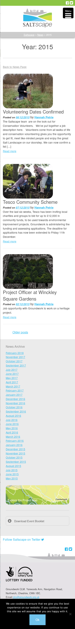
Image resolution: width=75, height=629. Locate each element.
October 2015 (14, 457)
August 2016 (13, 416)
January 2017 (14, 395)
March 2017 (13, 386)
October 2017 (14, 361)
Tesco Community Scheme (30, 201)
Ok (37, 619)
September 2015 (16, 462)
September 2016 (16, 411)
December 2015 (15, 449)
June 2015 (12, 474)
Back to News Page (15, 67)
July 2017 (12, 370)
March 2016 (13, 437)
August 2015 (13, 466)
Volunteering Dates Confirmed (33, 111)
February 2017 (15, 390)
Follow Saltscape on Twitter (22, 539)
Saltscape (29, 35)
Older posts (20, 332)
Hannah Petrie (43, 117)
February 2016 (15, 441)
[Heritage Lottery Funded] (19, 576)
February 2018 (15, 353)
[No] (70, 614)
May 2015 (12, 478)
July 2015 (12, 470)
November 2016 (15, 403)
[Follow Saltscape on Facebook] (67, 3)
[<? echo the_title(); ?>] (28, 91)
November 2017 (15, 357)
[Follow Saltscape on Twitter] (71, 3)
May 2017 (12, 378)
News (40, 35)
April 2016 (12, 432)
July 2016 (12, 420)
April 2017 (12, 382)
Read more (9, 151)
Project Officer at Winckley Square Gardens (30, 295)
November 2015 (15, 453)
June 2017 (12, 374)
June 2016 (12, 424)
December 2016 (15, 399)
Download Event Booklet (29, 521)
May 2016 (12, 428)
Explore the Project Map (22, 500)
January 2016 (14, 445)
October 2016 (14, 407)
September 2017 (16, 365)
